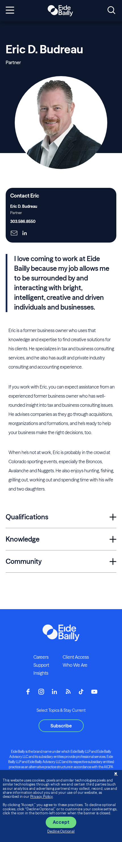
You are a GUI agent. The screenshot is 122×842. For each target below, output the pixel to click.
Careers (41, 657)
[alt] (60, 11)
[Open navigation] (10, 11)
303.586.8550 (22, 221)
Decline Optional (61, 831)
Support (41, 665)
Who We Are (75, 665)
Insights (40, 673)
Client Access (76, 657)
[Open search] (111, 10)
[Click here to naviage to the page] (14, 233)
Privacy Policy (41, 796)
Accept (61, 822)
